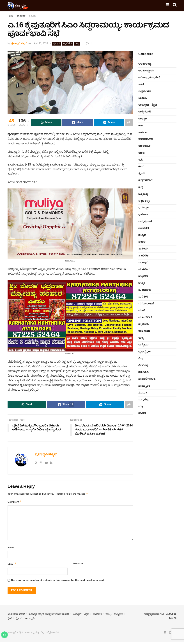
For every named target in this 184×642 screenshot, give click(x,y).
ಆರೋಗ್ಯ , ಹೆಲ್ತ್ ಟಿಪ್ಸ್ (149, 77)
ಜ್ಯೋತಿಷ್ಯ (143, 194)
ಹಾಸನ (142, 413)
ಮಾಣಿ (141, 310)
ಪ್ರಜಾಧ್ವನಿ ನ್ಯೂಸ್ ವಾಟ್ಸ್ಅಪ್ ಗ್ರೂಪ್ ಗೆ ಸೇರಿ (49, 614)
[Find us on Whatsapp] (170, 633)
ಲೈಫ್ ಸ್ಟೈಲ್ (144, 352)
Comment (15, 502)
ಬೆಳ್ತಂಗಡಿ (143, 276)
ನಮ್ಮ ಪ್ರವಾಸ (145, 221)
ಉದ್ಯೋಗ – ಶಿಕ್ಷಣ (147, 105)
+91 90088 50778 (170, 616)
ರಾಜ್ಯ (77, 44)
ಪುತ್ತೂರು (32, 16)
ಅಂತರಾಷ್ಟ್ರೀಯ (146, 71)
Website (78, 564)
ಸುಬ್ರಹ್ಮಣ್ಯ (143, 400)
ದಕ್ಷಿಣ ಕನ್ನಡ (144, 201)
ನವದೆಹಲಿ (143, 228)
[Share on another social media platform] (129, 122)
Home (10, 16)
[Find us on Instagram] (165, 633)
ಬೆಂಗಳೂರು (144, 269)
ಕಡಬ (141, 126)
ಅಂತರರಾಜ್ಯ (144, 64)
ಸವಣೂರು (143, 372)
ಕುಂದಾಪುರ (144, 146)
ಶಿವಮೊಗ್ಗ (143, 365)
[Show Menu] (167, 5)
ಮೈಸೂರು (143, 324)
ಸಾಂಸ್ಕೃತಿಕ (144, 386)
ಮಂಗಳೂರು (144, 290)
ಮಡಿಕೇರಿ (143, 297)
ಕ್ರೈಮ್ (141, 173)
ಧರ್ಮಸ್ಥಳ (143, 208)
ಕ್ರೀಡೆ (141, 167)
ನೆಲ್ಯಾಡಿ (142, 235)
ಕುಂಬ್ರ (141, 153)
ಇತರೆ (141, 84)
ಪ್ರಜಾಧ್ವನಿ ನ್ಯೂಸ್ (19, 44)
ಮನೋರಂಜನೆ (146, 304)
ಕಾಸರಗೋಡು (145, 139)
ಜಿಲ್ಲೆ (140, 187)
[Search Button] (174, 5)
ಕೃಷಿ (140, 160)
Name (12, 548)
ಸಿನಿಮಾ (142, 393)
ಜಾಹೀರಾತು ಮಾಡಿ (16, 614)
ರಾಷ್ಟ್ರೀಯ (143, 345)
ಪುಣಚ (142, 242)
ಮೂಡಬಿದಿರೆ (145, 317)
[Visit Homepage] (18, 5)
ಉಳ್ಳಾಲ (142, 119)
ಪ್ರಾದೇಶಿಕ (21, 16)
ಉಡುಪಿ (142, 98)
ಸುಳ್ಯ (140, 406)
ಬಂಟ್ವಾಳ (142, 263)
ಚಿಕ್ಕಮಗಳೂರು (145, 180)
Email (12, 564)
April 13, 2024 (40, 44)
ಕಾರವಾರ (143, 132)
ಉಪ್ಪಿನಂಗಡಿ (144, 112)
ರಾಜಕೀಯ (144, 331)
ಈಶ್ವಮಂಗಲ (144, 91)
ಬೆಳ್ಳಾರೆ (141, 283)
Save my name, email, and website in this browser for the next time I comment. (58, 580)
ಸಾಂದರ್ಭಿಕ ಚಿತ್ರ (146, 379)
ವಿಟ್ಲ (140, 359)
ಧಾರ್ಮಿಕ (143, 215)
